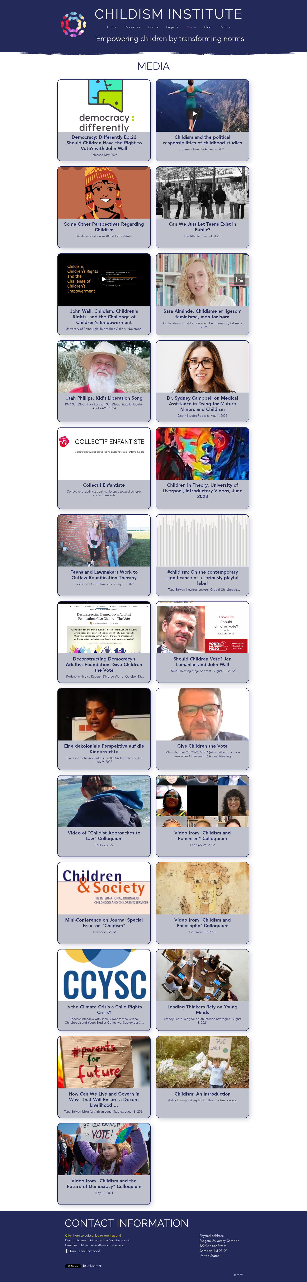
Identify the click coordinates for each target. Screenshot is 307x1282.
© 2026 (238, 1275)
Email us (94, 1245)
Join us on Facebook (85, 1251)
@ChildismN (91, 1266)
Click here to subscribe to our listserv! (93, 1235)
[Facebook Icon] (66, 1251)
